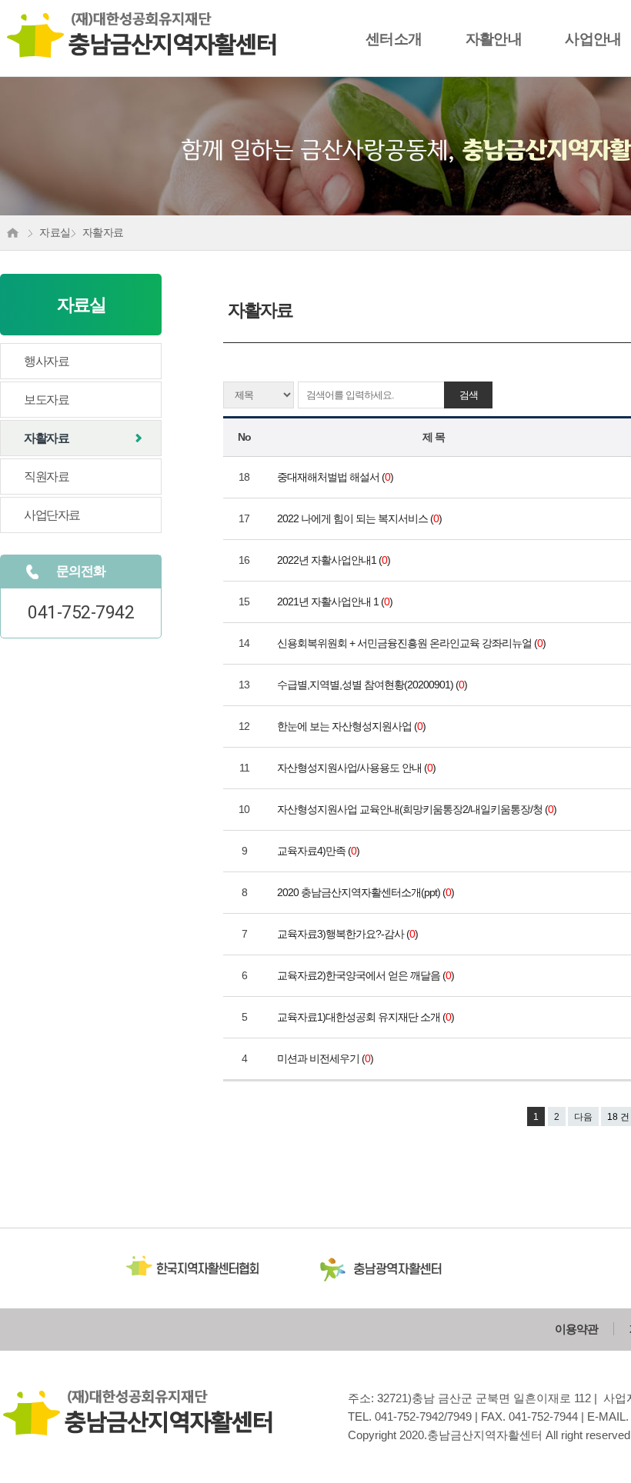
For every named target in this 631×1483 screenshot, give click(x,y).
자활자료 (46, 438)
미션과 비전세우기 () (326, 1058)
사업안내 (593, 39)
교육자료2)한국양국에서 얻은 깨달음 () (366, 975)
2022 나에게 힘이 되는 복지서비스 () (360, 518)
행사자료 (46, 361)
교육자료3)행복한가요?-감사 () (348, 934)
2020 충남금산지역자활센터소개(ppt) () (366, 892)
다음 (583, 1116)
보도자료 (46, 399)
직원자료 (46, 476)
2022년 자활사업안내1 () (334, 560)
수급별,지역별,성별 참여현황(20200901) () (373, 684)
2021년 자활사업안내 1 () (336, 601)
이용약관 (576, 1328)
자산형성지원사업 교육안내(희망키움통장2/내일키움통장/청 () (418, 809)
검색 (468, 395)
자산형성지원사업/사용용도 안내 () (357, 767)
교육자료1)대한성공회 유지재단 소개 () (366, 1017)
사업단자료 (52, 515)
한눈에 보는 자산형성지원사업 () (352, 726)
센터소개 (394, 39)
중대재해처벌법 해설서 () (336, 477)
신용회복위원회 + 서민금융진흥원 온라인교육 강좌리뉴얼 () (412, 643)
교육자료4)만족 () (319, 851)
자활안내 (494, 39)
